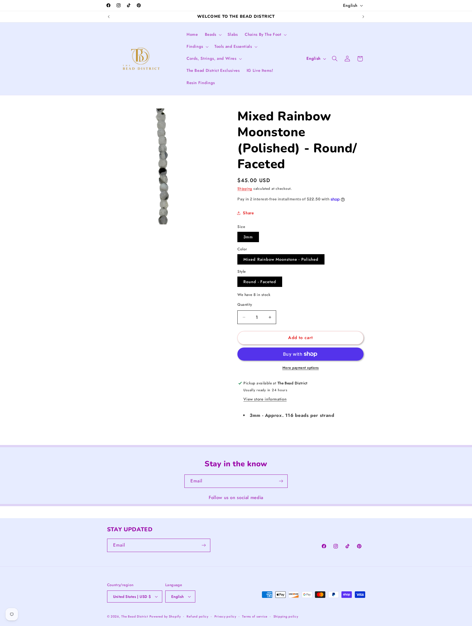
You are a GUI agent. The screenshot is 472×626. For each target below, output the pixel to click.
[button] (212, 35)
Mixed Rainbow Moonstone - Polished (280, 259)
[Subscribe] (281, 481)
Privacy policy (225, 616)
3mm (248, 237)
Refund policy (197, 616)
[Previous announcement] (109, 16)
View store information (265, 399)
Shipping (244, 188)
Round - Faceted (259, 282)
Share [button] (248, 213)
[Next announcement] (363, 16)
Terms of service (254, 616)
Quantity (244, 304)
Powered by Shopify (165, 616)
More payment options (300, 367)
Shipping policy (285, 616)
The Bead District (134, 616)
